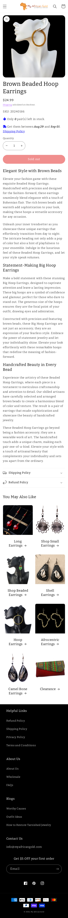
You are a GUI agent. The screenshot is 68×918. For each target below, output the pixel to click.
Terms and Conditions (21, 745)
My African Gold (37, 912)
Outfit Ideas (14, 816)
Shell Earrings (48, 593)
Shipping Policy (14, 131)
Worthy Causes (16, 808)
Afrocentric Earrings (50, 642)
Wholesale (13, 776)
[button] (5, 6)
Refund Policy (15, 720)
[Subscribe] (57, 869)
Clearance (48, 689)
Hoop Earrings (16, 642)
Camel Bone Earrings (17, 691)
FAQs (9, 785)
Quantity (8, 138)
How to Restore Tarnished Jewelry (28, 825)
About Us (12, 768)
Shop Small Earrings (50, 543)
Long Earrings (16, 543)
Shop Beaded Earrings (18, 593)
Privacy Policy (15, 737)
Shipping (7, 105)
